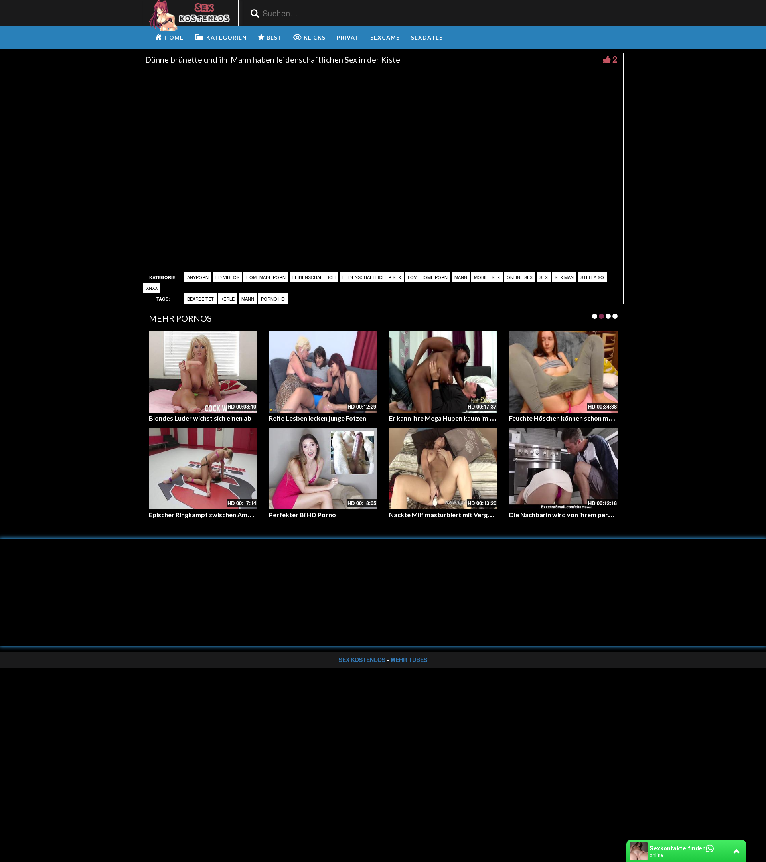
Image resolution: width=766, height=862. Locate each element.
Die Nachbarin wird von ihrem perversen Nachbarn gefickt (594, 514)
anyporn (198, 277)
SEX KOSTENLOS (362, 660)
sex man (564, 277)
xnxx (152, 288)
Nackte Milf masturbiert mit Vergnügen (447, 514)
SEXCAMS (385, 37)
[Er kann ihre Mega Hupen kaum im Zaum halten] (443, 371)
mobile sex (487, 277)
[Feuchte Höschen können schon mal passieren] (563, 371)
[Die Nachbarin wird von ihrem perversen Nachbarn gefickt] (563, 468)
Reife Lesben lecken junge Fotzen (317, 418)
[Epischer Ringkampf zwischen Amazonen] (203, 468)
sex (543, 277)
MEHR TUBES (409, 660)
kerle (228, 298)
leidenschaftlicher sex (371, 277)
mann (247, 298)
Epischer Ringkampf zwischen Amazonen (209, 514)
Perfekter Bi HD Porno (302, 514)
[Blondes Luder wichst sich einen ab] (203, 371)
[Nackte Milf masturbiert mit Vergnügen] (443, 468)
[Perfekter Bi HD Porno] (323, 468)
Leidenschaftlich (314, 277)
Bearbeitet (200, 298)
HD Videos (227, 277)
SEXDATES (427, 37)
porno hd (273, 298)
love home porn (428, 277)
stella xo (592, 277)
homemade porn (266, 277)
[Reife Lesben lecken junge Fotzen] (323, 371)
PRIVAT (348, 37)
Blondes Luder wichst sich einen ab (200, 418)
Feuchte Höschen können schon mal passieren (576, 418)
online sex (520, 277)
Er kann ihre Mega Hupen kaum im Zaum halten (458, 418)
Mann (460, 277)
